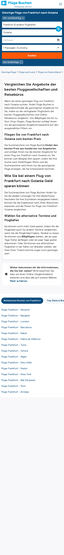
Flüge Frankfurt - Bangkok (15, 315)
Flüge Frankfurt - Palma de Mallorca (20, 339)
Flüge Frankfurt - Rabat (14, 333)
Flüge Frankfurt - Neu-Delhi (16, 362)
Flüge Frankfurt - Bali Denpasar (18, 380)
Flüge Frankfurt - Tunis (13, 344)
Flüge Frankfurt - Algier (14, 356)
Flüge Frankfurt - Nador (14, 368)
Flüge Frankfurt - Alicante (15, 309)
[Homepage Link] (16, 3)
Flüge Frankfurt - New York (16, 374)
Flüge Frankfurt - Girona (14, 350)
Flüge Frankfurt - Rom (13, 386)
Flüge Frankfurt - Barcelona (16, 327)
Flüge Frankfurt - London (15, 321)
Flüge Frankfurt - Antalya (15, 391)
